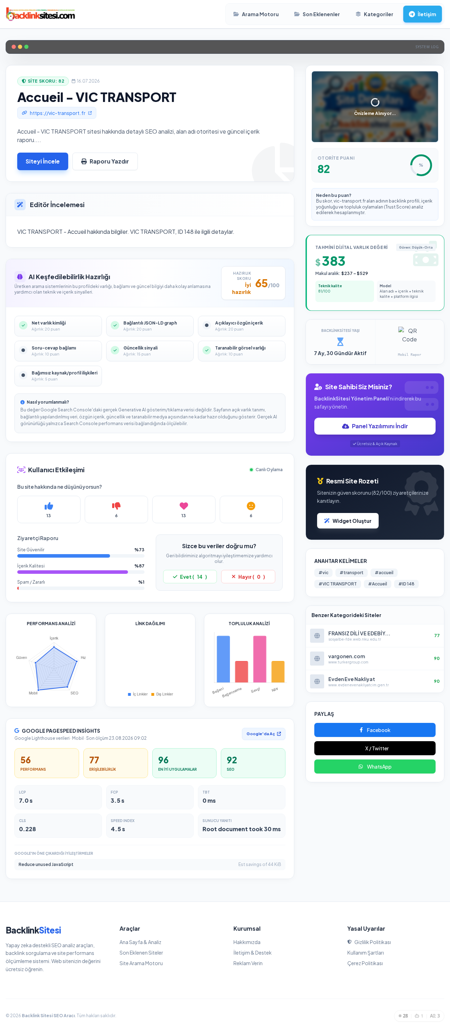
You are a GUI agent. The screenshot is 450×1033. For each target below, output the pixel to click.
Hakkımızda (247, 942)
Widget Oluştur (352, 521)
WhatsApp (379, 766)
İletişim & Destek (252, 952)
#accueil (384, 572)
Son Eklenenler (321, 14)
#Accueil (377, 583)
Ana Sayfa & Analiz (140, 942)
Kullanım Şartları (365, 952)
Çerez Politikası (365, 963)
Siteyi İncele (43, 161)
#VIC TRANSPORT (338, 583)
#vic (323, 572)
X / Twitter (377, 748)
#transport (352, 572)
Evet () (193, 576)
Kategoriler (378, 14)
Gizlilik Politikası (372, 942)
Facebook (379, 730)
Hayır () (251, 576)
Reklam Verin (248, 963)
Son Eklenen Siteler (141, 952)
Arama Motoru (260, 14)
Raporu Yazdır (109, 161)
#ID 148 (406, 583)
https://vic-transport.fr (57, 113)
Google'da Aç (261, 733)
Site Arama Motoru (141, 963)
